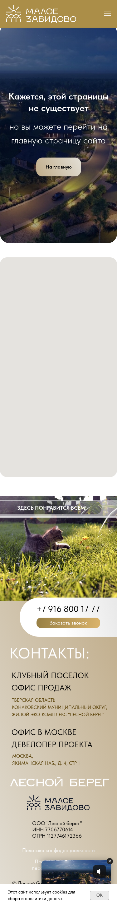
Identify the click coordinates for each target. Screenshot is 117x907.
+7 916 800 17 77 (68, 609)
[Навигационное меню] (107, 14)
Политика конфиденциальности (58, 850)
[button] (68, 623)
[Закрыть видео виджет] (110, 861)
